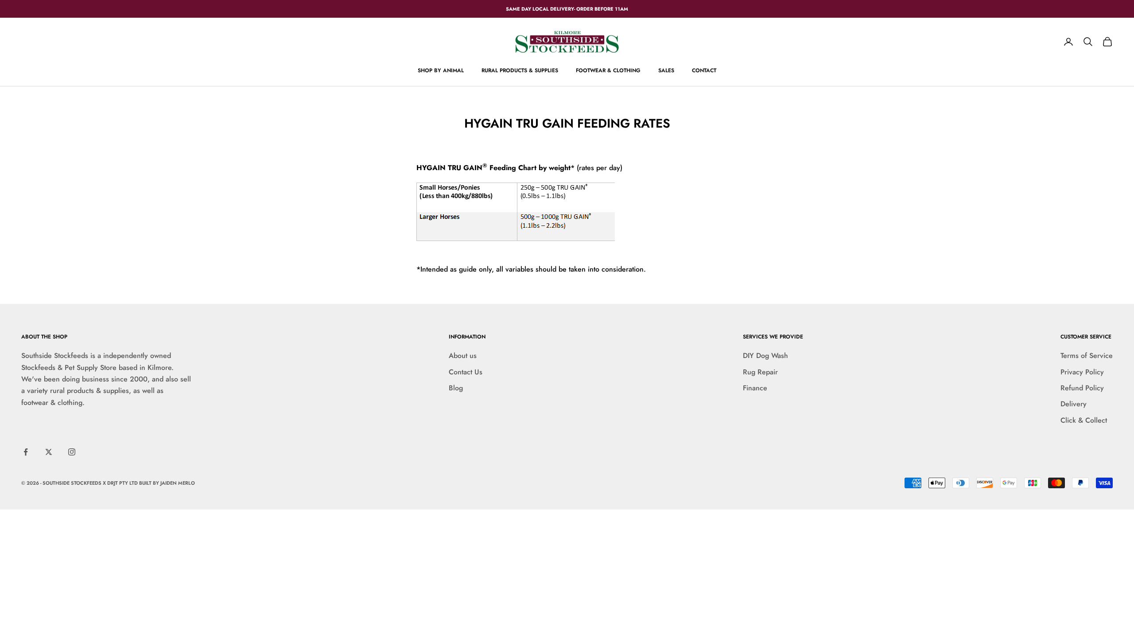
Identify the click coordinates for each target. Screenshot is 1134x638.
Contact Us (465, 372)
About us (463, 355)
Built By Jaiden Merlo (167, 482)
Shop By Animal (441, 70)
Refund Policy (1082, 388)
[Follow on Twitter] (48, 451)
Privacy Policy (1082, 372)
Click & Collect (1083, 420)
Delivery (1073, 404)
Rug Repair (760, 372)
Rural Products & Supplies (520, 70)
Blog (456, 388)
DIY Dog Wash (765, 355)
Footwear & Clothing (608, 70)
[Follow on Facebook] (25, 451)
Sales (666, 70)
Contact (704, 70)
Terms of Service (1086, 355)
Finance (755, 388)
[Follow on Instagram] (71, 451)
